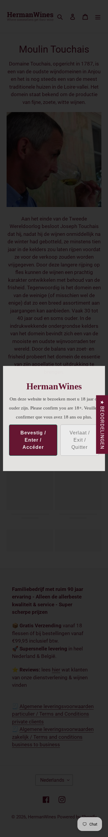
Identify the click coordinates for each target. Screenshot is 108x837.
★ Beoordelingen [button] (102, 424)
